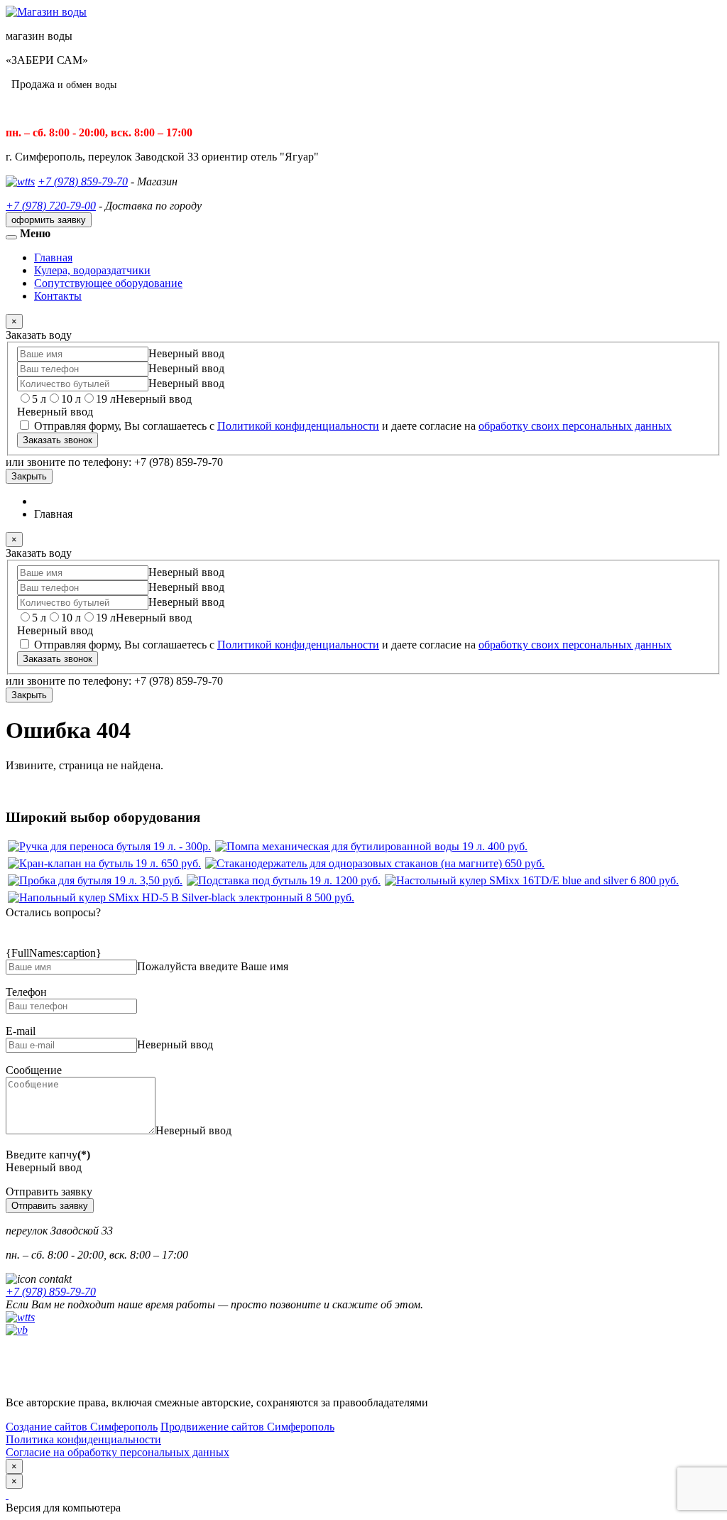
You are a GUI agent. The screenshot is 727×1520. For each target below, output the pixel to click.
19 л (106, 399)
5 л (39, 399)
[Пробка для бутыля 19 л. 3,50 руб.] (95, 880)
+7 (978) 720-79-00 (51, 206)
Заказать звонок (57, 440)
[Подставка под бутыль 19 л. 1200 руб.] (284, 880)
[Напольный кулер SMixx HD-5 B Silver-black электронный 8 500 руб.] (181, 897)
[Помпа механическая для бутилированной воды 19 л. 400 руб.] (371, 846)
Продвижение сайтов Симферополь (247, 1427)
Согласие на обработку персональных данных (117, 1452)
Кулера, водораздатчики (92, 270)
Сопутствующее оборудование (108, 283)
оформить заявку (48, 220)
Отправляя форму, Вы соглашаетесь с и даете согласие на (351, 426)
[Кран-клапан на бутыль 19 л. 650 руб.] (104, 863)
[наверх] (7, 1495)
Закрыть (29, 476)
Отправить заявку (49, 1205)
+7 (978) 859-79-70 (83, 181)
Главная (53, 257)
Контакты (58, 296)
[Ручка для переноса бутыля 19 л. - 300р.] (109, 846)
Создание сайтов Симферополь (82, 1427)
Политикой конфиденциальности (298, 426)
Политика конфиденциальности (83, 1439)
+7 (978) (51, 1292)
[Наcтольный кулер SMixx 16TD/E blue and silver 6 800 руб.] (532, 880)
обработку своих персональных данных (575, 426)
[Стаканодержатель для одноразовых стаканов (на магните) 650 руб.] (375, 863)
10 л (71, 399)
